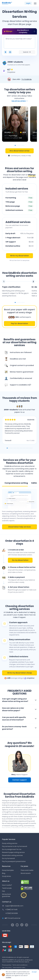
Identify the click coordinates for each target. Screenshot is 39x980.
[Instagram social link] (26, 924)
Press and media (27, 870)
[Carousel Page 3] (18, 145)
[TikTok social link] (21, 924)
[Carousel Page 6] (22, 145)
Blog (3, 873)
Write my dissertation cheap (19, 673)
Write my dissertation (19, 255)
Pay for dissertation (19, 323)
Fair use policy (7, 967)
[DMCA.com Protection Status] (29, 882)
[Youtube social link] (17, 924)
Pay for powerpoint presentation (14, 861)
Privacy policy (6, 965)
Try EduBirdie (26, 79)
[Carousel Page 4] (19, 145)
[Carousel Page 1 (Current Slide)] (15, 145)
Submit (25, 52)
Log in (28, 3)
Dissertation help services (19, 527)
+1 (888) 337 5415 (11, 909)
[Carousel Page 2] (16, 145)
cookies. (8, 977)
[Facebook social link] (12, 924)
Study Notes (6, 876)
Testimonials (7, 888)
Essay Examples (8, 870)
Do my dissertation (20, 560)
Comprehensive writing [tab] (16, 483)
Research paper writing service (13, 852)
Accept (34, 972)
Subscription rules (19, 967)
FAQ (3, 891)
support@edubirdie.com (14, 906)
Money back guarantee (6, 895)
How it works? (7, 885)
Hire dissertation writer (20, 151)
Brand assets (26, 873)
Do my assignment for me (11, 849)
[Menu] (35, 3)
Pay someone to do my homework (14, 846)
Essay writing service (9, 843)
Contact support (19, 780)
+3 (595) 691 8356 (11, 913)
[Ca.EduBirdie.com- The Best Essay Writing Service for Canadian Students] (5, 935)
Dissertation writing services (12, 855)
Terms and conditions (19, 965)
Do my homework (8, 858)
